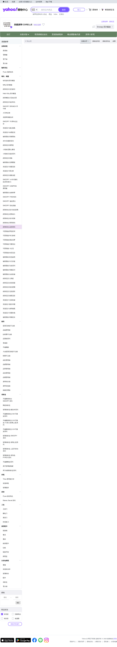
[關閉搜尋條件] (36, 9)
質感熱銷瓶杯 (57, 34)
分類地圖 (114, 641)
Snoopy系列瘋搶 (104, 26)
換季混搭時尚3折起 (40, 14)
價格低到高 (96, 41)
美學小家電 (90, 34)
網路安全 (98, 641)
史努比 (61, 14)
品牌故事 (104, 21)
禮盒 (50, 14)
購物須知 (90, 641)
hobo (55, 14)
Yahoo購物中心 (15, 9)
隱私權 (106, 641)
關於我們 (81, 641)
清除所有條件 (15, 624)
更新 (115, 638)
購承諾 (111, 21)
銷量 (114, 41)
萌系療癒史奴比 (41, 34)
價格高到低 (106, 41)
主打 (8, 34)
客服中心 (73, 641)
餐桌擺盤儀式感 (73, 34)
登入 (79, 9)
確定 (18, 603)
